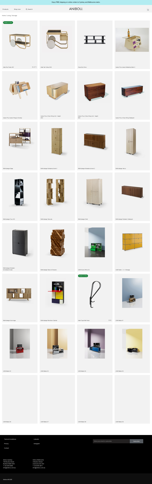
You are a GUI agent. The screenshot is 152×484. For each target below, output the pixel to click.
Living (9, 15)
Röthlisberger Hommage (9, 320)
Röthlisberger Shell (83, 219)
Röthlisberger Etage (8, 168)
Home (4, 15)
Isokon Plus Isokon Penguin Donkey (12, 118)
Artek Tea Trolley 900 (46, 67)
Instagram (37, 443)
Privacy (6, 443)
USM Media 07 (44, 421)
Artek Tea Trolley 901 (8, 67)
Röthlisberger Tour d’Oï (9, 219)
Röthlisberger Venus (121, 168)
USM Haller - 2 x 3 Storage (123, 270)
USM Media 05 (120, 371)
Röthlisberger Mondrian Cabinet (49, 320)
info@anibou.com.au (9, 467)
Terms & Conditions (10, 439)
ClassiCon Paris (82, 67)
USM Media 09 (120, 421)
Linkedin (36, 439)
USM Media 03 (45, 371)
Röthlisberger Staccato (46, 219)
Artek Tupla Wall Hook (83, 320)
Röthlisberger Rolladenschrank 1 (49, 168)
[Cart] (147, 9)
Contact (6, 448)
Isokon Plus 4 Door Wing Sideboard (125, 118)
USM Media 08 (82, 421)
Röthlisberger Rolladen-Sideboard (124, 219)
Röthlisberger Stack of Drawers (49, 270)
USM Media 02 (7, 371)
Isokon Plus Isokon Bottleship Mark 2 (125, 67)
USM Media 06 (7, 421)
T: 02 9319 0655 (8, 466)
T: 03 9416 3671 (37, 466)
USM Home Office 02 (84, 270)
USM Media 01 (119, 320)
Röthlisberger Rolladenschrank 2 (86, 168)
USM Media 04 (82, 371)
